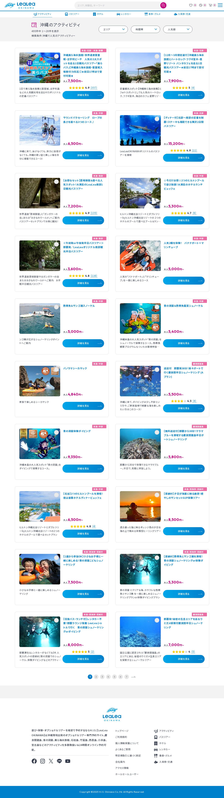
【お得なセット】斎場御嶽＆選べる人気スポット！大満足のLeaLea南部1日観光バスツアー (83, 184)
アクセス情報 (122, 767)
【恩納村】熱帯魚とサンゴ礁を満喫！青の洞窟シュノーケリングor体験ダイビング (183, 560)
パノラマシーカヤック (75, 368)
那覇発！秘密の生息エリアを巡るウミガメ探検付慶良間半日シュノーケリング (183, 623)
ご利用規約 (121, 736)
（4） (193, 87)
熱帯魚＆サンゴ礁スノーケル (79, 305)
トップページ (122, 730)
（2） (92, 651)
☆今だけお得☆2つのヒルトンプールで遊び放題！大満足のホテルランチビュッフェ (184, 184)
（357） (93, 87)
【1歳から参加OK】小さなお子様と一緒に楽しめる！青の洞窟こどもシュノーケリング (83, 560)
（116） (94, 275)
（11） (194, 150)
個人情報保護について (127, 743)
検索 (163, 5)
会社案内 (120, 761)
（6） (194, 213)
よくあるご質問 (122, 749)
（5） (193, 651)
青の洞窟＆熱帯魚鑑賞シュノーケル (183, 305)
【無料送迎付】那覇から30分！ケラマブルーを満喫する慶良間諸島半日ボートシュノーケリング (184, 435)
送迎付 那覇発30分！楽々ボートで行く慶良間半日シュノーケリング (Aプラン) (183, 372)
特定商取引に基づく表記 (128, 755)
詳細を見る (83, 94)
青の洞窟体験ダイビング (77, 431)
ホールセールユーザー (127, 774)
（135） (93, 213)
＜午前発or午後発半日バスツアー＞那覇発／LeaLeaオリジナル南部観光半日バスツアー (83, 247)
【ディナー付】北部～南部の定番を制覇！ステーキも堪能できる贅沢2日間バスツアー (184, 122)
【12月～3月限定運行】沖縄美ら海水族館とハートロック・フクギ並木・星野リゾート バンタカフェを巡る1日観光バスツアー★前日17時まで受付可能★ (184, 63)
